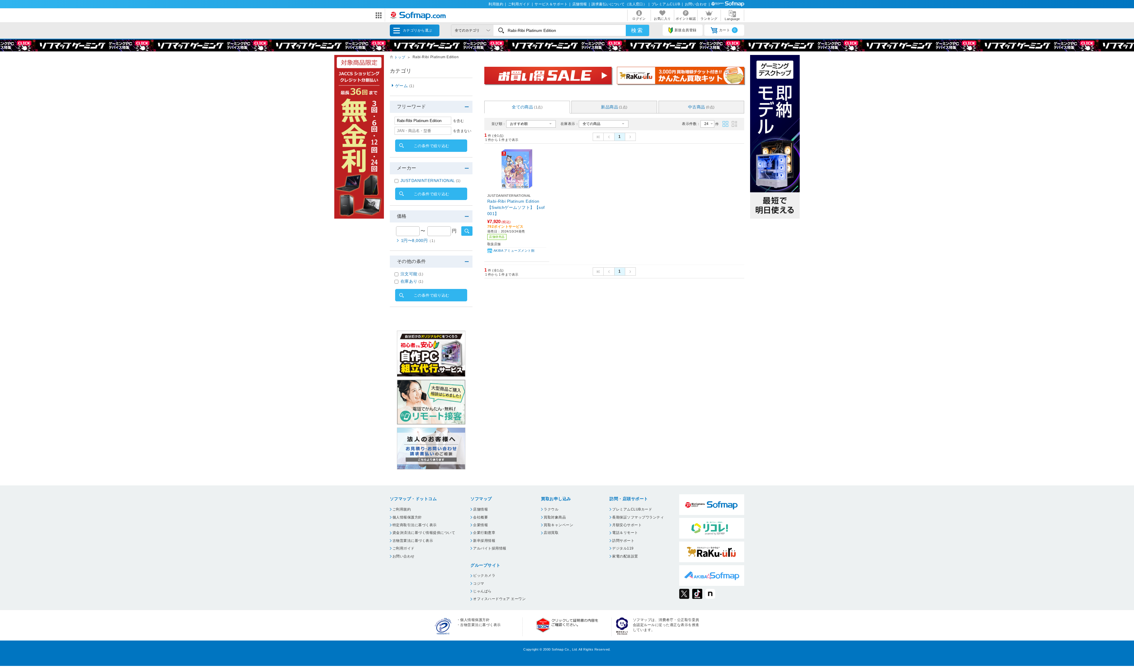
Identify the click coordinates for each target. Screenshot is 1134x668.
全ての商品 (527, 107)
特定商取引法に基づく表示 (414, 525)
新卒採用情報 (484, 541)
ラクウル (551, 509)
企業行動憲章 (484, 533)
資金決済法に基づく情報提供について (423, 533)
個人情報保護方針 (407, 517)
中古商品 (701, 107)
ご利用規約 (401, 509)
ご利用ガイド (519, 4)
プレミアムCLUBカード (632, 509)
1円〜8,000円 (419, 240)
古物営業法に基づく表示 (412, 541)
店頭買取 (551, 533)
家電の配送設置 (625, 556)
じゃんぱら (482, 591)
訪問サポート (623, 541)
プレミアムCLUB (665, 4)
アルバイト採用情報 (489, 548)
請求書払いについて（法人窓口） (619, 4)
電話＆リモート (625, 533)
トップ (399, 57)
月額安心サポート (627, 525)
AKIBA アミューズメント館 (514, 250)
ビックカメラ (484, 575)
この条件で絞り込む (431, 146)
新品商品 (614, 107)
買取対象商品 (555, 517)
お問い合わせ (696, 4)
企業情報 (480, 525)
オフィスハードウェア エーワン (499, 599)
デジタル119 (622, 548)
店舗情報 (579, 4)
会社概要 (480, 517)
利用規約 (495, 4)
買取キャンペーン (558, 525)
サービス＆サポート (551, 4)
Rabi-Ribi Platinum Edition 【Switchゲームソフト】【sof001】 (516, 207)
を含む (458, 121)
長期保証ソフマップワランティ (638, 517)
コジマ (478, 583)
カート (727, 30)
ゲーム (404, 85)
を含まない (462, 131)
